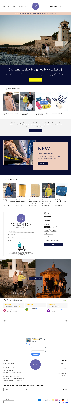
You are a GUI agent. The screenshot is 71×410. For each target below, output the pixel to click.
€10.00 (46, 227)
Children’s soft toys (57, 113)
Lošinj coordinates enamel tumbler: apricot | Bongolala (21, 201)
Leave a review (35, 354)
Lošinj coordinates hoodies (10, 113)
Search (64, 368)
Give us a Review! (35, 131)
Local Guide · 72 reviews (12, 310)
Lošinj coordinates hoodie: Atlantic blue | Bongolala (9, 201)
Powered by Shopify (39, 406)
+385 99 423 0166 (10, 365)
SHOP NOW (43, 163)
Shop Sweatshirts (35, 278)
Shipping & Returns (62, 370)
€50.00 (46, 230)
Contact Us (63, 363)
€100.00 (54, 230)
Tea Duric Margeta (33, 310)
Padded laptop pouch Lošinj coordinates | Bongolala (60, 201)
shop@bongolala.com (11, 363)
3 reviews (53, 334)
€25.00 (53, 227)
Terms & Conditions (61, 373)
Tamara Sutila (54, 332)
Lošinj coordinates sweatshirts (25, 113)
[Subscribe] (26, 389)
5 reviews (31, 311)
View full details (47, 249)
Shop (65, 366)
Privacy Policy (64, 375)
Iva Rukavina (10, 308)
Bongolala (33, 406)
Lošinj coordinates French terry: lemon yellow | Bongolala (47, 201)
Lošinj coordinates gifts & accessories (43, 113)
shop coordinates (35, 80)
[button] (9, 6)
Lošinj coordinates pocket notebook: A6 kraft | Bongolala (34, 201)
